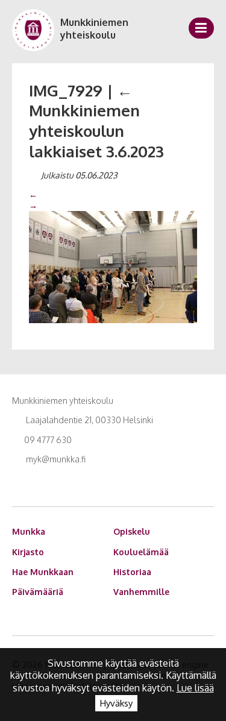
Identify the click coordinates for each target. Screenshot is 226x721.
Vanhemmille (141, 592)
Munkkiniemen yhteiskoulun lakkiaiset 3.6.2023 (96, 120)
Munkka (28, 531)
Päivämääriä (37, 592)
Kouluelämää (141, 552)
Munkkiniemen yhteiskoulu (94, 28)
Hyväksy (116, 703)
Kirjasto (28, 552)
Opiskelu (131, 531)
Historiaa (132, 572)
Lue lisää (195, 688)
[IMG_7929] (113, 266)
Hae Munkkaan (43, 572)
